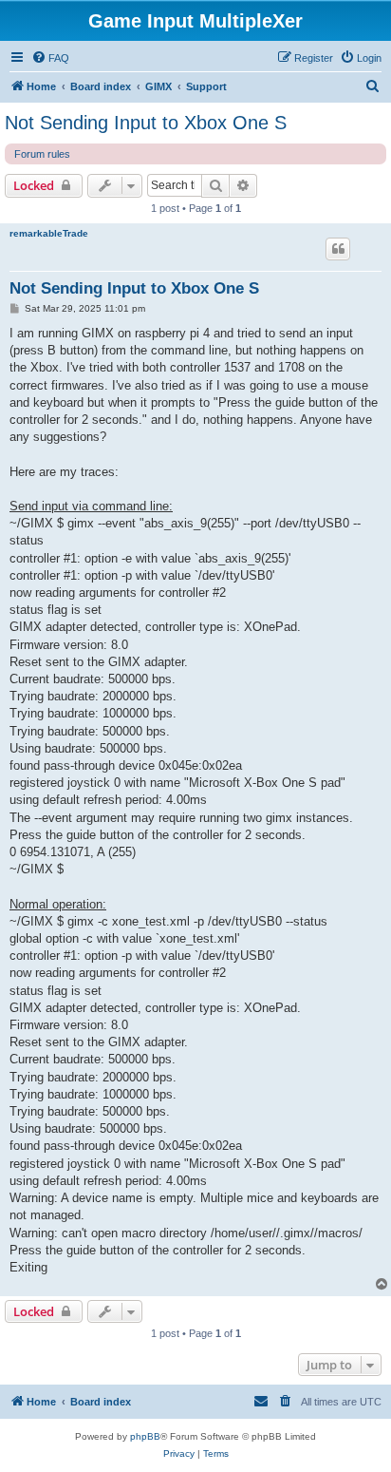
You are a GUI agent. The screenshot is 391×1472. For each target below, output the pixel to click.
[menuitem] (50, 58)
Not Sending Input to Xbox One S (146, 122)
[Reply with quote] (338, 249)
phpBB (145, 1436)
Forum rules (42, 154)
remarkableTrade (48, 233)
